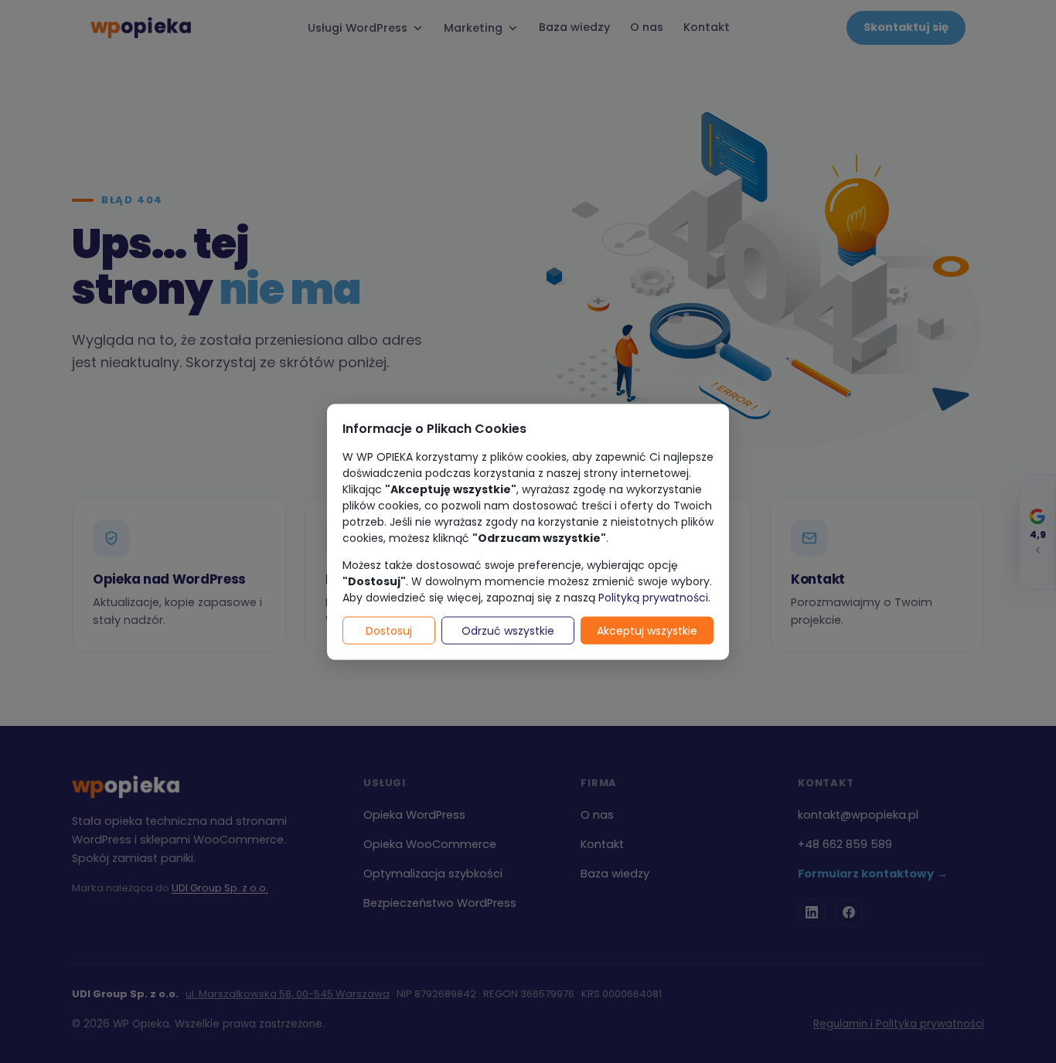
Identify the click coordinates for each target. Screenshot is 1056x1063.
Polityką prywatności (653, 597)
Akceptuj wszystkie (647, 630)
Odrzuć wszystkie (508, 630)
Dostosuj (389, 630)
